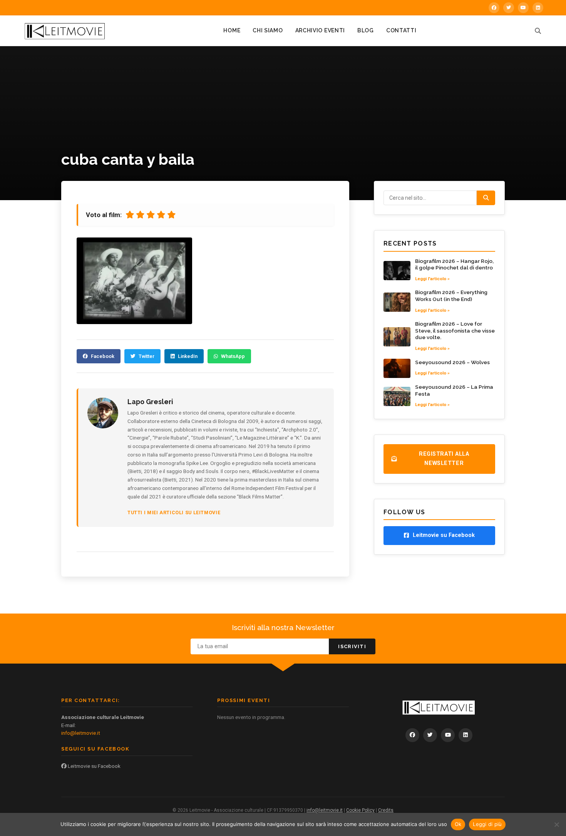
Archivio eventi (320, 30)
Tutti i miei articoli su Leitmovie (173, 512)
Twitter (146, 356)
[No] (556, 824)
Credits (386, 810)
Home (231, 30)
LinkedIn (188, 356)
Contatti (401, 30)
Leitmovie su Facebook (94, 766)
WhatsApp (233, 356)
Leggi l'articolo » (432, 278)
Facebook (102, 356)
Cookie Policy (360, 810)
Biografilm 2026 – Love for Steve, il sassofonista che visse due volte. (455, 330)
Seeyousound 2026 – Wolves (452, 362)
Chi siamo (268, 30)
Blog (365, 30)
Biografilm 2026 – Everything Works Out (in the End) (451, 295)
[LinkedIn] (538, 7)
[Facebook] (494, 7)
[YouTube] (523, 7)
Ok (458, 824)
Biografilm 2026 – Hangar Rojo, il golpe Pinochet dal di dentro (454, 264)
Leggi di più (487, 824)
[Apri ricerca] (538, 30)
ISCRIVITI (352, 646)
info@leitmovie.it (80, 733)
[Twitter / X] (508, 7)
